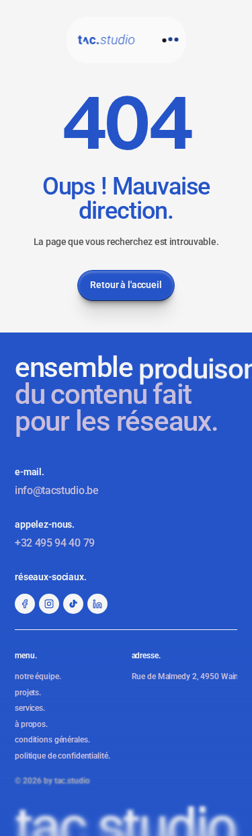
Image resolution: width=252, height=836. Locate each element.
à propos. (31, 724)
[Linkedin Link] (97, 604)
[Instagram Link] (49, 604)
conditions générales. (52, 739)
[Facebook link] (25, 604)
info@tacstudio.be (57, 490)
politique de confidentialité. (62, 756)
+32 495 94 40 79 (55, 542)
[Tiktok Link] (73, 604)
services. (30, 708)
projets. (28, 692)
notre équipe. (37, 676)
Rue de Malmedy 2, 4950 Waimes (190, 676)
